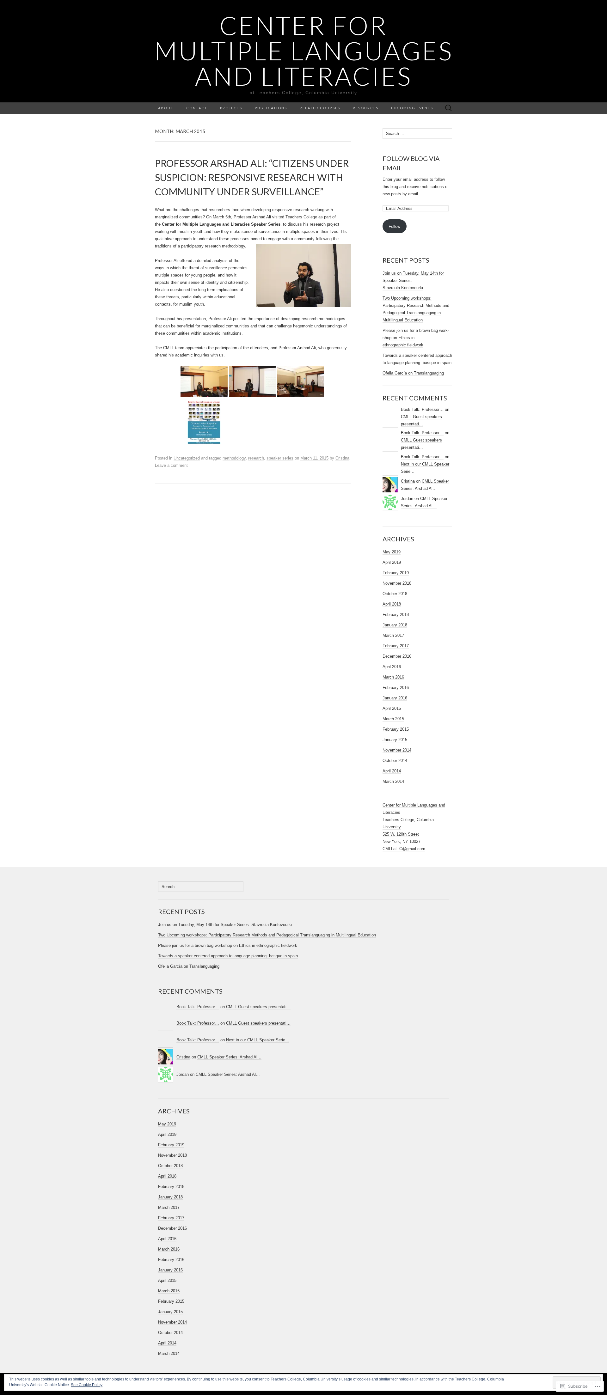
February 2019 (396, 572)
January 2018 (395, 625)
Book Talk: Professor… (422, 409)
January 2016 (395, 698)
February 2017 (396, 645)
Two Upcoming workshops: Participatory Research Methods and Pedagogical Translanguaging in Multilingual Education (267, 935)
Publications (271, 108)
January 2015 (395, 739)
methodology (234, 458)
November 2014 (397, 750)
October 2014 (395, 760)
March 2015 (393, 718)
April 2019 (392, 562)
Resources (365, 108)
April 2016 (392, 666)
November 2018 (397, 583)
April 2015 (392, 708)
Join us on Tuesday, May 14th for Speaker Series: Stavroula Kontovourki (225, 924)
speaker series (280, 458)
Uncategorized (187, 458)
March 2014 (393, 781)
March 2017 (393, 635)
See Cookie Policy (86, 1385)
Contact (196, 108)
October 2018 (395, 593)
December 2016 (397, 656)
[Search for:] (448, 108)
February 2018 (396, 614)
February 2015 (396, 729)
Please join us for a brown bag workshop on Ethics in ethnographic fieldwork (227, 945)
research (256, 458)
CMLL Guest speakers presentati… (258, 1006)
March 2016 (393, 677)
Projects (231, 108)
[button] (204, 381)
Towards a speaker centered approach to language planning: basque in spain (228, 955)
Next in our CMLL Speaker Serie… (257, 1040)
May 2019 (392, 552)
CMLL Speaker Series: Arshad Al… (229, 1057)
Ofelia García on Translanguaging (413, 373)
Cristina (342, 458)
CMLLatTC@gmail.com (404, 848)
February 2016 (396, 687)
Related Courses (320, 108)
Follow (394, 226)
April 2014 (392, 771)
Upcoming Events (412, 108)
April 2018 (392, 604)
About (166, 108)
